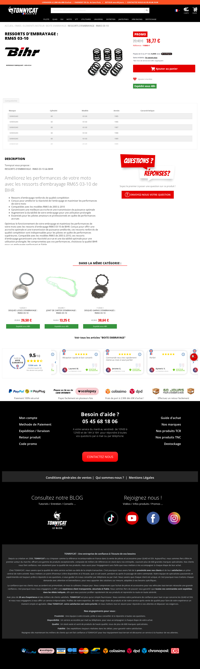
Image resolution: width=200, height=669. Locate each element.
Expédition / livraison (34, 431)
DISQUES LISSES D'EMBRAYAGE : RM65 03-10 (23, 311)
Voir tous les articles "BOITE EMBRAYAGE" (100, 337)
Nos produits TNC (168, 437)
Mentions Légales (141, 477)
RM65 (18, 26)
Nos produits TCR (168, 431)
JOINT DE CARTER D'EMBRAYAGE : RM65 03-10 (61, 311)
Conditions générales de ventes (69, 477)
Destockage (172, 444)
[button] (72, 62)
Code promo (28, 444)
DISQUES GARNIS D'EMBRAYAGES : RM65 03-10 (100, 311)
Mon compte (28, 418)
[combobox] (100, 10)
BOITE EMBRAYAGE (56, 26)
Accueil (9, 25)
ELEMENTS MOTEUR (33, 26)
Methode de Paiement (35, 424)
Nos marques (171, 424)
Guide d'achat (171, 418)
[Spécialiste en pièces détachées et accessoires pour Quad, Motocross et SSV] (23, 10)
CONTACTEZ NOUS (100, 457)
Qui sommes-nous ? (110, 477)
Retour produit (30, 437)
